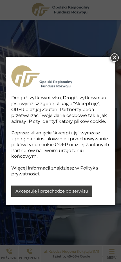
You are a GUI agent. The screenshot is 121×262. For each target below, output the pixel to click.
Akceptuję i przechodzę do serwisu (51, 191)
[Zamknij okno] (114, 57)
